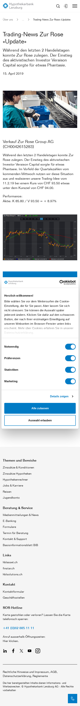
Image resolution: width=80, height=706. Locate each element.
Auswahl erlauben (40, 420)
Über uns (8, 19)
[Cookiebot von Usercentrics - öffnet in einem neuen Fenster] (59, 282)
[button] (72, 698)
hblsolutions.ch (12, 574)
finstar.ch (9, 568)
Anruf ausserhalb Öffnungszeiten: (24, 636)
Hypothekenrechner (15, 479)
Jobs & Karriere (13, 485)
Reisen (7, 491)
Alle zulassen (40, 408)
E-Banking (9, 521)
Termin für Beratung (15, 533)
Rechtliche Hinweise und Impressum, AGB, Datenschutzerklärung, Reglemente (30, 674)
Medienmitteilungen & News (21, 515)
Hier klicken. (11, 641)
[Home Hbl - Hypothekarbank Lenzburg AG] (19, 6)
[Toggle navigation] (73, 5)
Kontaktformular (13, 591)
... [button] (23, 19)
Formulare (9, 527)
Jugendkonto (11, 497)
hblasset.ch (10, 562)
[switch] (70, 358)
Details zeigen (59, 396)
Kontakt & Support (15, 539)
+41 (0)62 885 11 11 (18, 628)
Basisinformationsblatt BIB (20, 545)
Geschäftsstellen (14, 597)
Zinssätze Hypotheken (17, 473)
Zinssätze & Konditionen (18, 467)
